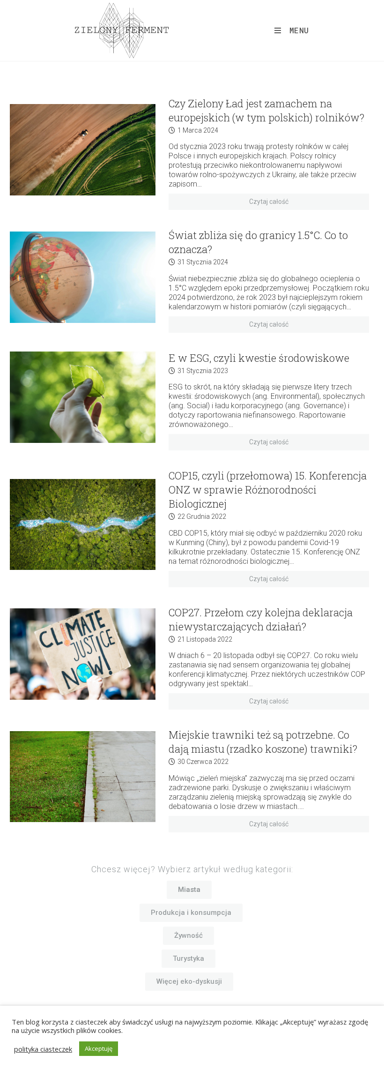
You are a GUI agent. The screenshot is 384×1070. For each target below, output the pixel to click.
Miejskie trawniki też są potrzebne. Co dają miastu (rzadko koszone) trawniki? (263, 742)
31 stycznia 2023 (202, 370)
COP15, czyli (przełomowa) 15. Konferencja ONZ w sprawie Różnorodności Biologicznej (268, 489)
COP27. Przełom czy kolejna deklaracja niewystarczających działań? (261, 619)
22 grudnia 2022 (201, 516)
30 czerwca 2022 (203, 761)
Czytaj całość (268, 201)
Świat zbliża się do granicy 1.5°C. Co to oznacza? (258, 242)
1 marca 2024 (197, 130)
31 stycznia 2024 (202, 262)
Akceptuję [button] (98, 1048)
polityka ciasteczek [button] (43, 1049)
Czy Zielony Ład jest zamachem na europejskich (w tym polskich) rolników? (266, 110)
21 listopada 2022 (204, 639)
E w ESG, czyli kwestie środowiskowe (259, 358)
